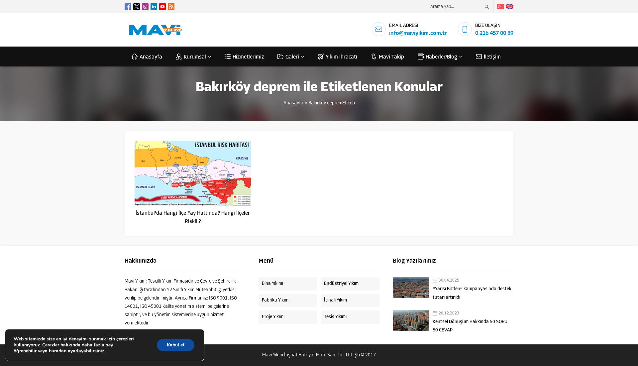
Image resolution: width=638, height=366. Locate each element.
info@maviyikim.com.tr (418, 33)
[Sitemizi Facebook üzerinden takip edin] (128, 6)
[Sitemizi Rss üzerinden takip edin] (171, 6)
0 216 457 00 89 (494, 33)
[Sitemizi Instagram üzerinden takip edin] (145, 6)
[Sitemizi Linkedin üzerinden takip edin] (154, 6)
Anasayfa (293, 103)
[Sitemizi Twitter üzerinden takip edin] (136, 6)
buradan (57, 351)
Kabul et (175, 345)
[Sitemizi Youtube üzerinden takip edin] (162, 6)
